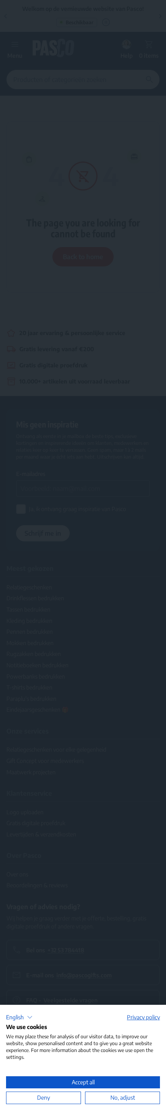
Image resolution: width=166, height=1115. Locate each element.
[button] (19, 1017)
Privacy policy (143, 1017)
